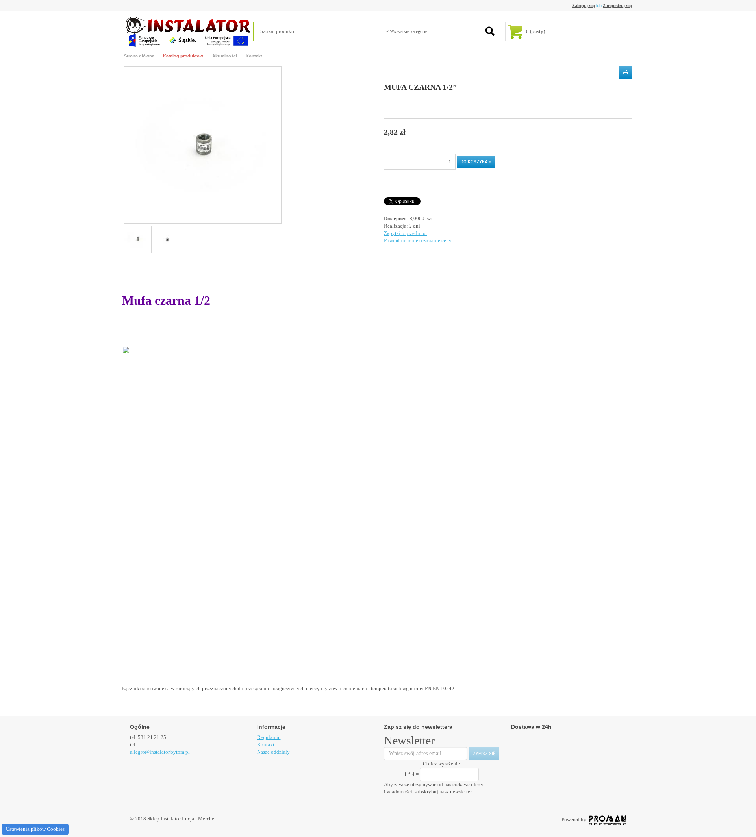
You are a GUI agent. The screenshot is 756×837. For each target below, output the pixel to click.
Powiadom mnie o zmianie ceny (418, 240)
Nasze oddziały (273, 752)
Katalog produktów (183, 56)
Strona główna (139, 56)
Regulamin (269, 737)
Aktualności (224, 56)
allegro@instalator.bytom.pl (160, 752)
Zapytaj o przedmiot (405, 233)
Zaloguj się (583, 5)
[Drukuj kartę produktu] (625, 72)
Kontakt (254, 56)
